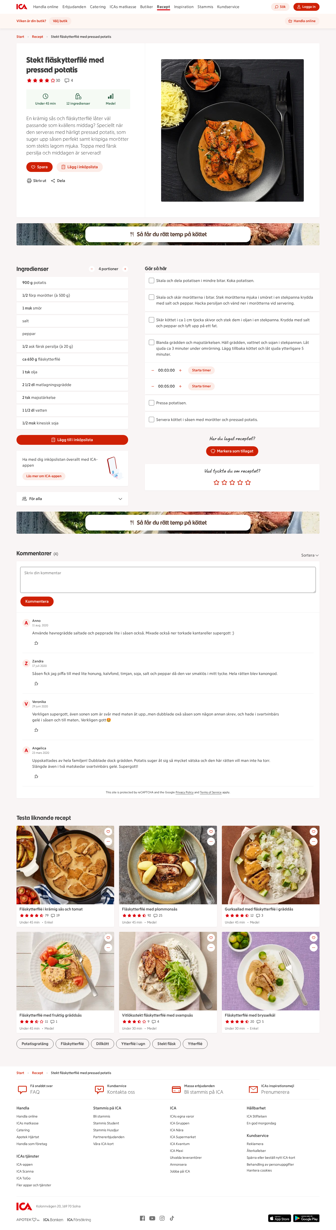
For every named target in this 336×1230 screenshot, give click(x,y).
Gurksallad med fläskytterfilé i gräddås (259, 909)
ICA (173, 1108)
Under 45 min (45, 103)
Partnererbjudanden (108, 1137)
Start (20, 37)
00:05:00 (166, 386)
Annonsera (178, 1164)
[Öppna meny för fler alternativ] (108, 841)
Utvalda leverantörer (186, 1158)
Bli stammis (101, 1116)
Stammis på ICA (107, 1108)
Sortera (308, 555)
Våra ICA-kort (103, 1144)
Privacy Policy (185, 792)
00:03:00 (166, 370)
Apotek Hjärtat (27, 1137)
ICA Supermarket (183, 1137)
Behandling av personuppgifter (270, 1164)
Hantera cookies (259, 1170)
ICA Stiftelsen (257, 1116)
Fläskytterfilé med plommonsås (149, 909)
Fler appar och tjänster (33, 1185)
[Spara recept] (108, 832)
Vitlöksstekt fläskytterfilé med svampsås (157, 1015)
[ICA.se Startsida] (21, 7)
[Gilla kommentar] (36, 643)
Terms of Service (211, 792)
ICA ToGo (23, 1178)
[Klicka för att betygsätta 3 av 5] (232, 483)
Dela (61, 180)
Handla (22, 1108)
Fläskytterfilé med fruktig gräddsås (50, 1015)
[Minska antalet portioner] (92, 269)
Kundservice (228, 6)
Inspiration (184, 6)
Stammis (205, 6)
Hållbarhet (256, 1108)
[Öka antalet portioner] (125, 269)
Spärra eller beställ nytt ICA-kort (271, 1158)
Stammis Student (106, 1123)
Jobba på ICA (180, 1171)
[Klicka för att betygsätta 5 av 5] (248, 483)
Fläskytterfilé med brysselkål (250, 1015)
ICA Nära (176, 1130)
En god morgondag (261, 1123)
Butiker (146, 6)
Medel (111, 103)
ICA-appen (24, 1164)
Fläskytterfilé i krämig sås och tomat (51, 909)
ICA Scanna (25, 1171)
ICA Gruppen (179, 1123)
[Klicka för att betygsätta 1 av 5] (216, 483)
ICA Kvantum (180, 1144)
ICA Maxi (176, 1151)
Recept (163, 6)
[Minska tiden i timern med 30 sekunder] (153, 370)
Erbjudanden (74, 6)
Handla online (46, 6)
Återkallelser (256, 1151)
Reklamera (255, 1144)
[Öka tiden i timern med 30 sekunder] (180, 370)
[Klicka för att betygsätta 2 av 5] (224, 483)
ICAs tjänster (27, 1156)
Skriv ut (39, 180)
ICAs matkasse (123, 6)
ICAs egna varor (182, 1116)
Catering (98, 6)
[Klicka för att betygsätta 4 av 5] (240, 483)
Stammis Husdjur (106, 1130)
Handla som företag (31, 1144)
